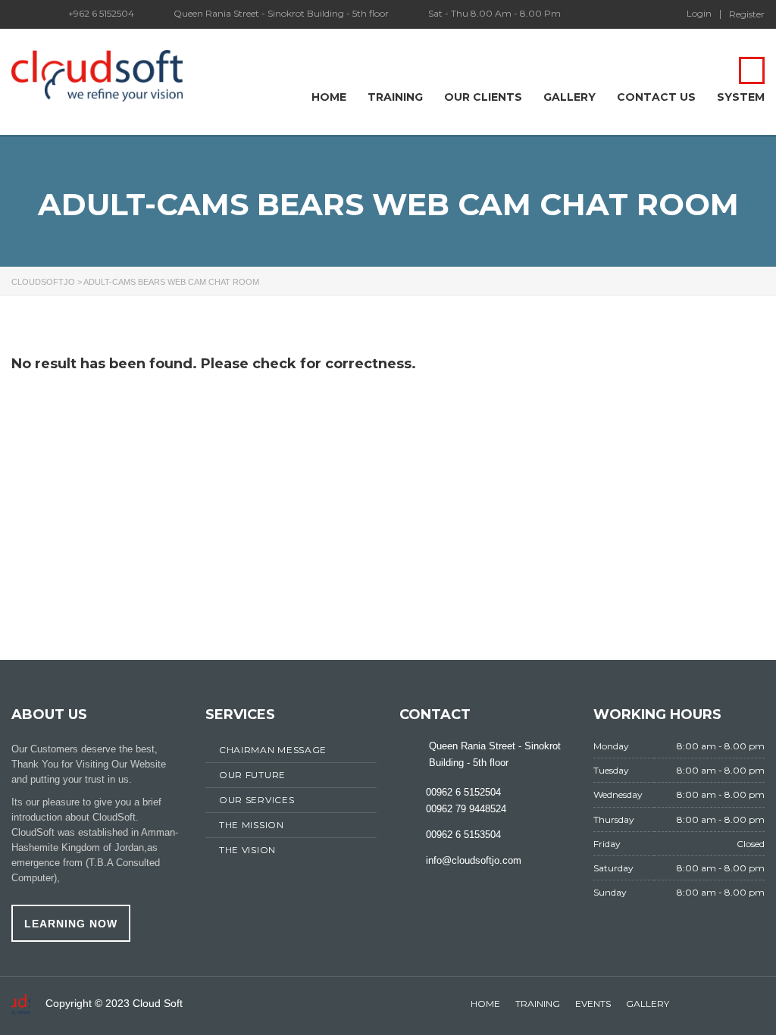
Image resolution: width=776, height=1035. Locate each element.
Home (328, 97)
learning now (70, 924)
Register (747, 14)
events (593, 1003)
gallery (647, 1003)
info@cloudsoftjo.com (473, 860)
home (485, 1003)
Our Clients (483, 97)
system (741, 97)
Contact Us (656, 97)
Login (699, 13)
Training (395, 97)
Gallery (569, 97)
